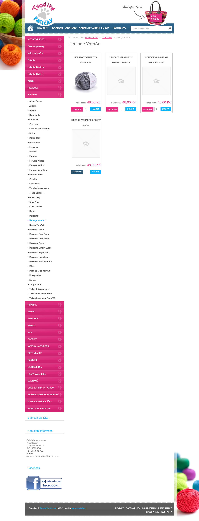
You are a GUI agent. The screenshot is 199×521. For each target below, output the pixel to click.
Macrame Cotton (37, 243)
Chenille (33, 179)
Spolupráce (152, 512)
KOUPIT (95, 172)
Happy (32, 211)
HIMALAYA (33, 88)
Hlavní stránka (91, 38)
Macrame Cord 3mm (39, 234)
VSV (30, 332)
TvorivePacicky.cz (48, 508)
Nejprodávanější (35, 53)
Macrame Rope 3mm (39, 252)
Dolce (32, 133)
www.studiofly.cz (79, 508)
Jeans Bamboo (36, 193)
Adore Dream (35, 101)
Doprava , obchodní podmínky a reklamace (80, 28)
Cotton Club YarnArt (39, 128)
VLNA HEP (33, 318)
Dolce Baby (34, 138)
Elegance (33, 147)
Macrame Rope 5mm (39, 257)
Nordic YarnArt (36, 225)
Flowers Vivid (36, 174)
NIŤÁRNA (32, 305)
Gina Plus (34, 202)
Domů (30, 28)
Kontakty (119, 28)
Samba (32, 280)
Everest (33, 151)
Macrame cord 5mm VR (40, 261)
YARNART (32, 94)
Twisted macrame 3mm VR (42, 298)
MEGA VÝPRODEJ (36, 39)
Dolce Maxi (34, 142)
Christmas (34, 183)
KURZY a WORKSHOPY (39, 408)
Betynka (31, 60)
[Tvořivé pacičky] (44, 25)
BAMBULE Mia (35, 367)
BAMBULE (33, 360)
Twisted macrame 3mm (40, 293)
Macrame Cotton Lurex (40, 248)
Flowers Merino (36, 165)
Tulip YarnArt (35, 284)
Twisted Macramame (39, 289)
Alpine (32, 110)
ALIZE (31, 81)
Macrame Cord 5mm (39, 238)
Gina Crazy (34, 197)
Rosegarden (35, 275)
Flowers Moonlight (38, 170)
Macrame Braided (37, 229)
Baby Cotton (35, 115)
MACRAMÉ (33, 380)
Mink (31, 266)
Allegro (32, 106)
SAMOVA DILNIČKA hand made (43, 394)
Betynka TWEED (35, 74)
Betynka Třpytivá (36, 67)
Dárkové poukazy (36, 46)
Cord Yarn (34, 124)
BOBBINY (32, 339)
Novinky (42, 28)
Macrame (33, 216)
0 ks (153, 15)
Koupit (95, 109)
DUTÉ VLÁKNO (35, 353)
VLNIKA (31, 325)
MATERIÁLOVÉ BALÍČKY (40, 401)
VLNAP (31, 311)
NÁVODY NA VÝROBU (38, 346)
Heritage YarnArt (37, 220)
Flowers (33, 156)
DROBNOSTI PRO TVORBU (41, 387)
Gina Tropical (35, 206)
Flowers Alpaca (36, 161)
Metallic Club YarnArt (39, 271)
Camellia (33, 119)
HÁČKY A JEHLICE (37, 374)
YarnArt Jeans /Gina (39, 188)
